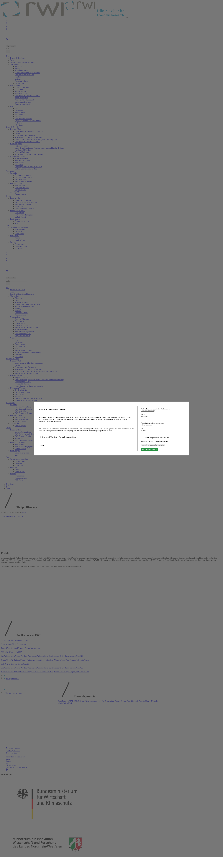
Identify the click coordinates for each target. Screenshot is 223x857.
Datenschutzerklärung (148, 411)
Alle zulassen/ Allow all (149, 449)
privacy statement (146, 425)
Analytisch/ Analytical (69, 437)
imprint (143, 430)
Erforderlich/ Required (49, 437)
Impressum (144, 416)
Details (42, 445)
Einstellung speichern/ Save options (157, 438)
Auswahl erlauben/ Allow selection (153, 445)
